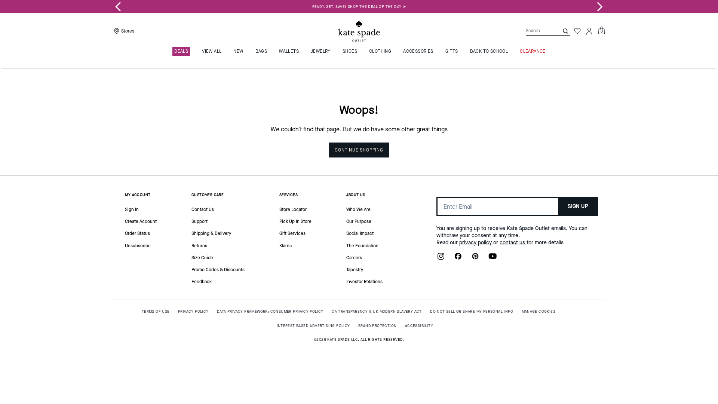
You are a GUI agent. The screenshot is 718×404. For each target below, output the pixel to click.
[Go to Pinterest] (475, 258)
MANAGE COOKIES (539, 311)
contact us (513, 242)
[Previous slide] (118, 7)
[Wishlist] (577, 31)
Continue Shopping (359, 150)
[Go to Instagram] (440, 258)
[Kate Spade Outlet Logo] (359, 31)
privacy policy (476, 242)
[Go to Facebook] (458, 258)
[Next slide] (600, 7)
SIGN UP (578, 206)
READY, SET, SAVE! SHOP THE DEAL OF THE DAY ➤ (359, 6)
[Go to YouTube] (492, 258)
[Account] (589, 31)
